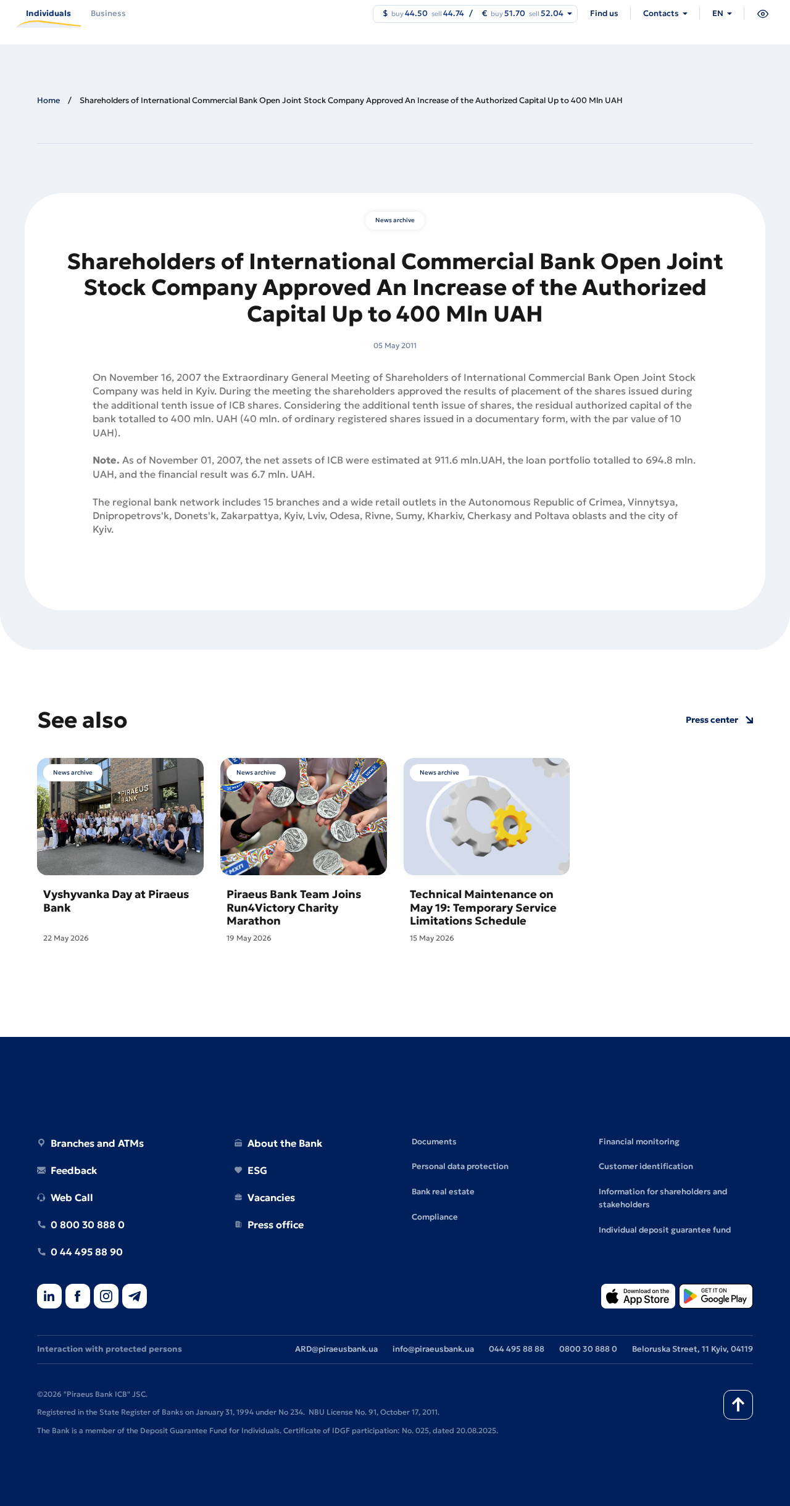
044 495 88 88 (516, 1349)
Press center (712, 720)
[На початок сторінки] (738, 1405)
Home (48, 100)
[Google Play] (716, 1297)
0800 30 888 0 (588, 1349)
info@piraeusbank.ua (433, 1349)
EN (717, 13)
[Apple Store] (638, 1297)
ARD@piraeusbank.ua (336, 1349)
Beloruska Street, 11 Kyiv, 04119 (692, 1349)
